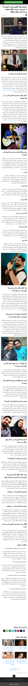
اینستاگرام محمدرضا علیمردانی (9, 119)
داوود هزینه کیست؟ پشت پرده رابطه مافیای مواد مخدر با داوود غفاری (21, 661)
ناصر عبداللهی (15, 308)
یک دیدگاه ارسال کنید (14, 669)
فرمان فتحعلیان (14, 90)
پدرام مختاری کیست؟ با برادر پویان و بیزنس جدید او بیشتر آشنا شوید (8, 648)
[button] (24, 631)
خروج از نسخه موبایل (14, 684)
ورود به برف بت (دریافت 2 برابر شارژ (13, 2)
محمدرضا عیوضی (6, 90)
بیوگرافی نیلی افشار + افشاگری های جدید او (22, 647)
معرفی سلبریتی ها (20, 672)
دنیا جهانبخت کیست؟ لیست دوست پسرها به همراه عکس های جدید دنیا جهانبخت (8, 662)
